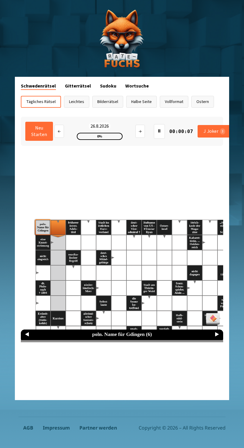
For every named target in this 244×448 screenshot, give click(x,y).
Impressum (56, 427)
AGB (28, 427)
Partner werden (98, 427)
